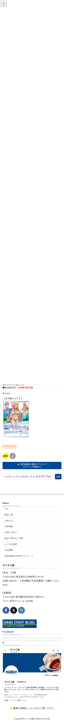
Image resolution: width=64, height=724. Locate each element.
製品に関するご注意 (14, 538)
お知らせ (9, 520)
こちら (31, 708)
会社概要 (9, 550)
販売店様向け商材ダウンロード (19, 556)
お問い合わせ (11, 532)
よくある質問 (11, 544)
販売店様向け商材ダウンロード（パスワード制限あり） (33, 465)
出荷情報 (9, 526)
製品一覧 (9, 514)
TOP (7, 508)
